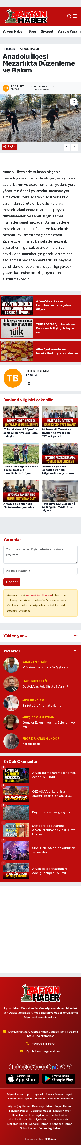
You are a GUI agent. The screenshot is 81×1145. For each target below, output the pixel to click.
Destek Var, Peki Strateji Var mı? (45, 686)
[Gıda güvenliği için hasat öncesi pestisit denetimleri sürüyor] (21, 453)
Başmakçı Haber (42, 1106)
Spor (32, 31)
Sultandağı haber (50, 1128)
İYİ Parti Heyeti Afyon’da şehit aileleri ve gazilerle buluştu (20, 433)
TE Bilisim (32, 375)
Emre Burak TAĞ (34, 681)
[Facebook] (12, 1067)
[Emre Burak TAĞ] (11, 684)
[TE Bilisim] (12, 378)
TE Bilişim (50, 1139)
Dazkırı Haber (62, 1110)
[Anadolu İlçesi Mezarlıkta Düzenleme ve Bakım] (40, 118)
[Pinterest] (26, 1067)
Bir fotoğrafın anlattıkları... (41, 705)
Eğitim (12, 1098)
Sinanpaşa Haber (61, 1123)
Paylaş (12, 146)
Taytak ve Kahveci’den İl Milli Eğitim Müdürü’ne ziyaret (58, 507)
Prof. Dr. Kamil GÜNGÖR (40, 738)
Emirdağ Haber (38, 1115)
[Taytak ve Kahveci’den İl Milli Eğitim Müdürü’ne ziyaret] (60, 491)
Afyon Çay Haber (19, 1106)
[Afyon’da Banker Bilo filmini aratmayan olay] (21, 491)
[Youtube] (40, 1067)
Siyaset (47, 31)
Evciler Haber (59, 1115)
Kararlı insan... (32, 744)
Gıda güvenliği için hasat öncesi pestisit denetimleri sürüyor (20, 470)
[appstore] (22, 1079)
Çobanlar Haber (41, 1110)
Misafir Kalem (33, 700)
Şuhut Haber (28, 1128)
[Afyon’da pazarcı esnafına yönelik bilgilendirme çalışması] (60, 453)
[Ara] (69, 16)
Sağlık (68, 1094)
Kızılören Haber (17, 1123)
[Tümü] (76, 636)
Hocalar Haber (18, 1119)
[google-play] (58, 1079)
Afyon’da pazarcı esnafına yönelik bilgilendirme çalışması (58, 470)
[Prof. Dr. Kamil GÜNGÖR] (11, 741)
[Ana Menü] (75, 16)
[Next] (55, 1067)
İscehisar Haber (61, 1119)
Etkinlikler (67, 1098)
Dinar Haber (19, 1115)
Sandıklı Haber (38, 1123)
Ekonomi (40, 1098)
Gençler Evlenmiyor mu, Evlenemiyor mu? (49, 725)
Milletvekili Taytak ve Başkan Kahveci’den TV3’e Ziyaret (56, 433)
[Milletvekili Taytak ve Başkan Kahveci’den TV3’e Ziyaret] (60, 416)
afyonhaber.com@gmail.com (43, 1051)
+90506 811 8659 (43, 1043)
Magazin (53, 1098)
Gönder (12, 582)
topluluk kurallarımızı (39, 595)
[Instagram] (33, 1067)
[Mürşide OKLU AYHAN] (11, 722)
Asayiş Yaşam (69, 31)
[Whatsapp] (62, 1067)
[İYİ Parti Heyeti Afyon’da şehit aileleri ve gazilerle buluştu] (21, 416)
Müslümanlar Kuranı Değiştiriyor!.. (46, 667)
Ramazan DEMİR (34, 662)
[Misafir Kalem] (11, 703)
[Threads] (47, 1067)
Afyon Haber (13, 31)
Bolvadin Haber (18, 1110)
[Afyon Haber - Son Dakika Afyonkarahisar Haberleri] (26, 16)
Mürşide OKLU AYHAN (38, 717)
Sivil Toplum (25, 1098)
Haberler (9, 49)
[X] (19, 1067)
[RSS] (69, 1067)
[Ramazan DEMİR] (11, 664)
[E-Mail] (29, 384)
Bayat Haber (63, 1106)
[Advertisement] (40, 929)
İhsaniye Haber (39, 1119)
